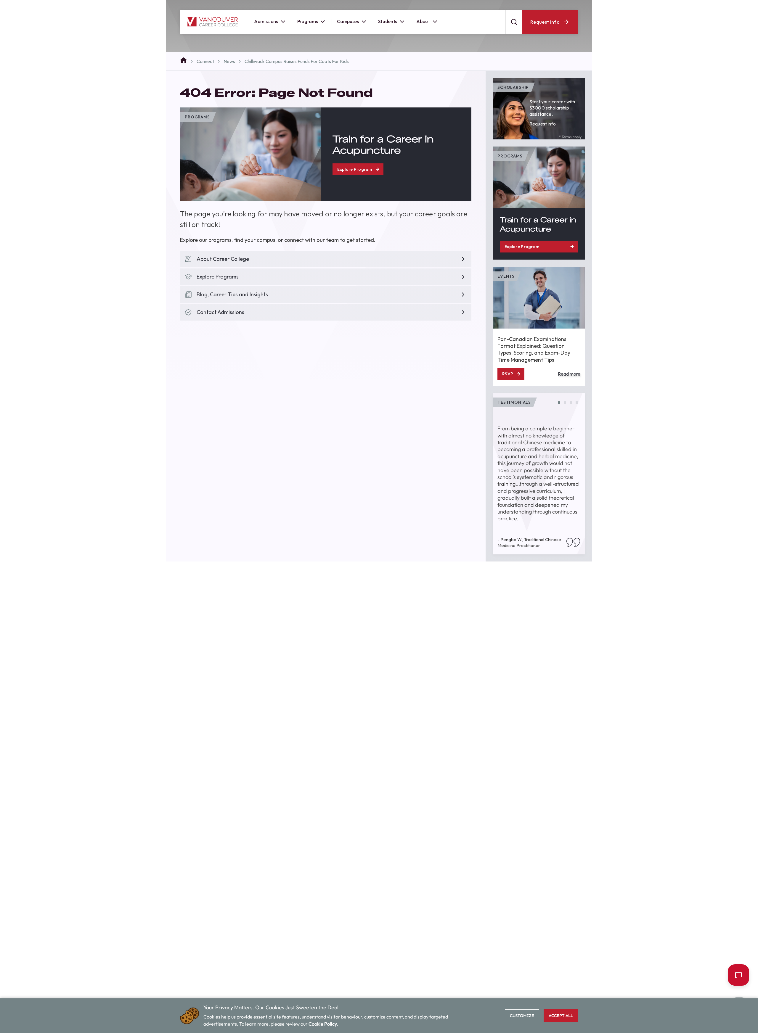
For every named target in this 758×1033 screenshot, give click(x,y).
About (423, 28)
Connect (205, 61)
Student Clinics (522, 5)
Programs (307, 28)
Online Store (485, 5)
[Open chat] (738, 975)
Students (387, 28)
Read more (569, 374)
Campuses (348, 28)
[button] (559, 402)
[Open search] (513, 28)
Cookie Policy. (323, 1024)
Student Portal (447, 5)
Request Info (545, 28)
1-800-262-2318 (563, 5)
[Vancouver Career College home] (212, 28)
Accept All (561, 1015)
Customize (522, 1015)
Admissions (266, 28)
